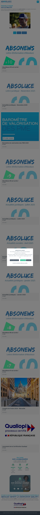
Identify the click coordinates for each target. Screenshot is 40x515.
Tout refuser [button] (29, 260)
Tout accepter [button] (23, 260)
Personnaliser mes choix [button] (14, 260)
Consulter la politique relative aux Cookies (20, 263)
